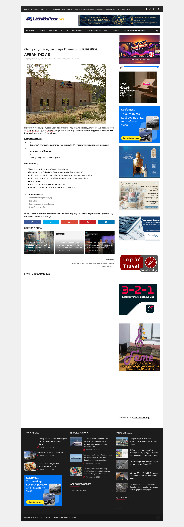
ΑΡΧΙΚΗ (26, 9)
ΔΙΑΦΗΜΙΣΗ (35, 9)
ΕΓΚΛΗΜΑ (53, 31)
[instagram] (158, 9)
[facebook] (146, 9)
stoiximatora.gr (141, 417)
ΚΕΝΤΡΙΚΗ (30, 31)
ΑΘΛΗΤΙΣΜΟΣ (77, 31)
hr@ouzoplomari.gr (42, 216)
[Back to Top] (158, 517)
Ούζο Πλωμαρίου (73, 59)
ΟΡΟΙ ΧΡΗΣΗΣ (111, 9)
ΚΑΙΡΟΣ (69, 9)
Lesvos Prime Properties (134, 31)
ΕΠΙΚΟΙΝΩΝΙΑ (100, 9)
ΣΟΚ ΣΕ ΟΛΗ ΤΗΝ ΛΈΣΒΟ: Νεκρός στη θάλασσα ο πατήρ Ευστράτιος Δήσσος (144, 475)
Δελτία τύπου (92, 234)
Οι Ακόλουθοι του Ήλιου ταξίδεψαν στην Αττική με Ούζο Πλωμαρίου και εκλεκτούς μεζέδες (39, 244)
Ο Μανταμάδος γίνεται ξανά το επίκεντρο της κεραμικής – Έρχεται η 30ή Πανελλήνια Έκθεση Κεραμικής (144, 452)
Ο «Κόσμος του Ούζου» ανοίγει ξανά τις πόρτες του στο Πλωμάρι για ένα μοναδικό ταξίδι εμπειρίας (70, 244)
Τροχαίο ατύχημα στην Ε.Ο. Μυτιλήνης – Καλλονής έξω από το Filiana (143, 441)
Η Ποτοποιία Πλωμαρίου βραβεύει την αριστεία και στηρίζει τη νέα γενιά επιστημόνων (100, 244)
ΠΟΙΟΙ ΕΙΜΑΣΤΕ (46, 9)
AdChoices (119, 508)
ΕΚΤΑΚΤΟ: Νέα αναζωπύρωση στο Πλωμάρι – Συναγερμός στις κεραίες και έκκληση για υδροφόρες (144, 487)
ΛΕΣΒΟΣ (42, 31)
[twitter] (150, 9)
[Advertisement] (139, 395)
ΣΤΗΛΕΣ (116, 31)
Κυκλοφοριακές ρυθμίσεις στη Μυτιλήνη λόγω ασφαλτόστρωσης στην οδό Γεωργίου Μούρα (96, 471)
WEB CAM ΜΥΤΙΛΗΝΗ (124, 9)
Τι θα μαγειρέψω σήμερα (98, 31)
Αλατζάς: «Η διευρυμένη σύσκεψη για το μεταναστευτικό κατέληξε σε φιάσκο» (52, 441)
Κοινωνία (30, 234)
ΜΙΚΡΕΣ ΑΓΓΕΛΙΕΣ (59, 9)
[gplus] (154, 9)
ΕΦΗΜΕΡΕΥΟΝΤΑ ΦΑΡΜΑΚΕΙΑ (84, 9)
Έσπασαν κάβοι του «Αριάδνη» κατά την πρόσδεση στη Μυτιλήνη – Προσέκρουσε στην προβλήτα (97, 457)
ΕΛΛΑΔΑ (64, 31)
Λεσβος (49, 59)
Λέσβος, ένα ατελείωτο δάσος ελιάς (51, 452)
